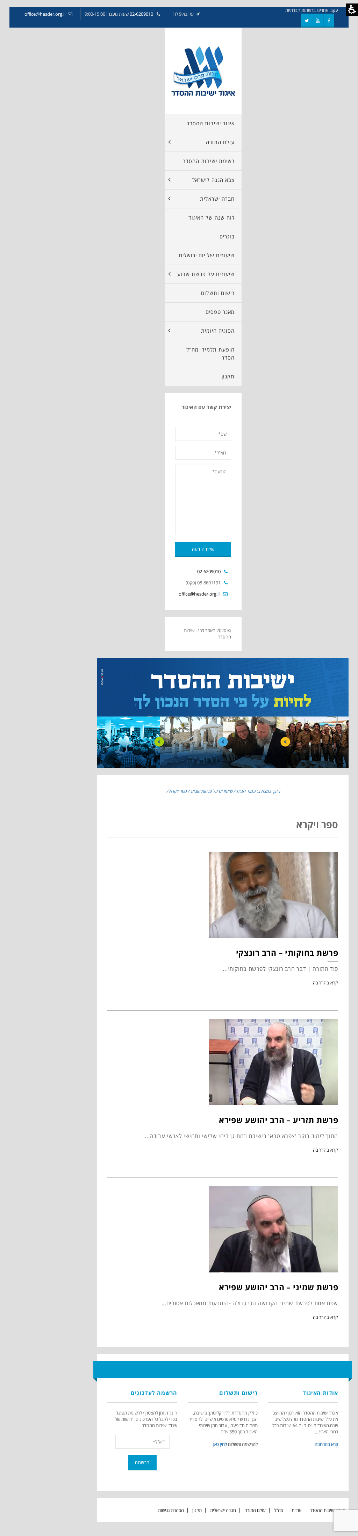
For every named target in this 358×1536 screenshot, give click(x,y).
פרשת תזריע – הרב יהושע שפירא (278, 1119)
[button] (203, 199)
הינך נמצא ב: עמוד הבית (258, 791)
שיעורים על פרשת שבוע (211, 791)
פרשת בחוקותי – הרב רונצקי (287, 952)
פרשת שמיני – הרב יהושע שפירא (278, 1287)
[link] (328, 21)
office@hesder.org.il (44, 14)
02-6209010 (141, 14)
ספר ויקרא (178, 791)
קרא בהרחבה (325, 983)
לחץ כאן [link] (220, 1444)
